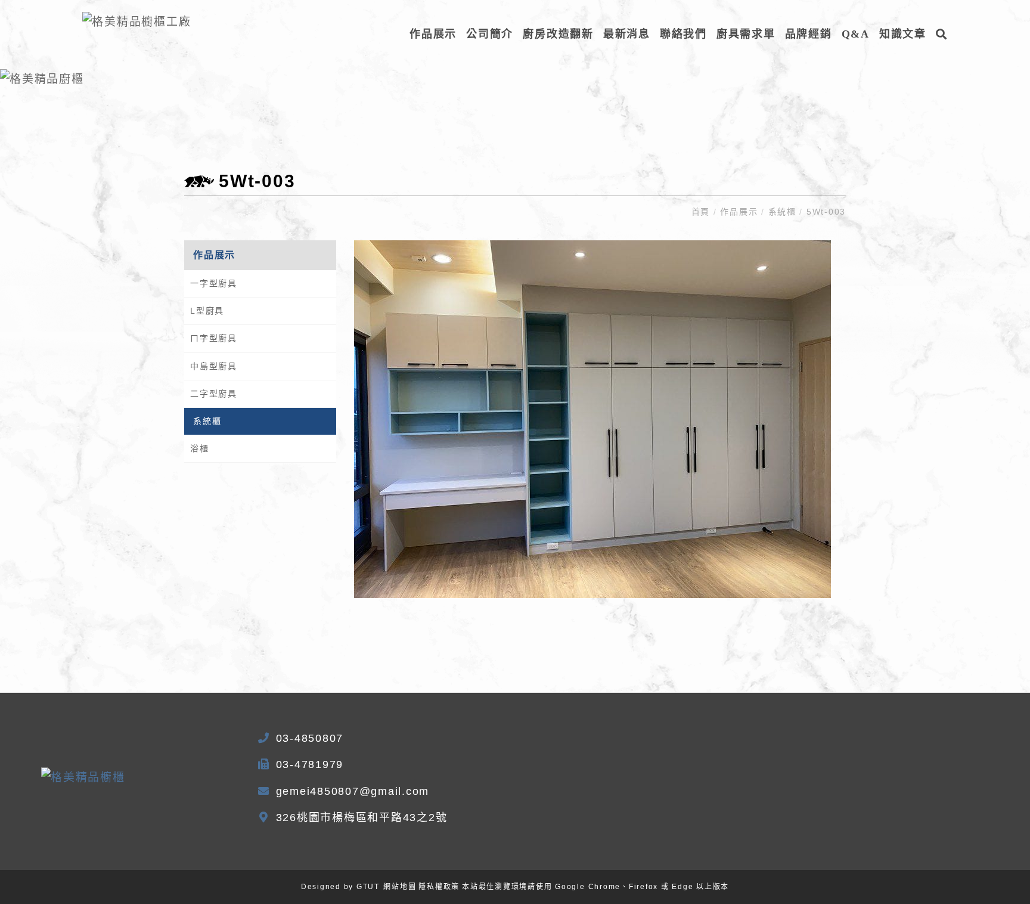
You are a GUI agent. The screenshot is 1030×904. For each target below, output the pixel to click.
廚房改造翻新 (558, 34)
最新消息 (626, 34)
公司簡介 (489, 34)
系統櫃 (782, 211)
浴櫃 (199, 448)
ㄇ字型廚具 (213, 338)
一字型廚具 (213, 283)
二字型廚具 (213, 393)
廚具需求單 (745, 34)
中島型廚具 (213, 366)
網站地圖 (399, 887)
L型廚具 (207, 310)
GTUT (368, 887)
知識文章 (902, 34)
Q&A (856, 34)
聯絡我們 (683, 34)
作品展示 (433, 34)
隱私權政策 (439, 887)
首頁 (702, 211)
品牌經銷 (808, 34)
